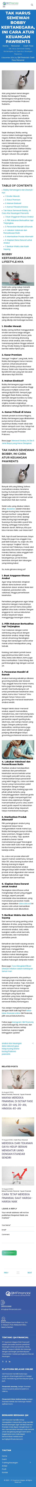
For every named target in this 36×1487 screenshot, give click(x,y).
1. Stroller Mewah (12, 196)
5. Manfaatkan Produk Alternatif (19, 236)
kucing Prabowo (9, 1051)
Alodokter (10, 509)
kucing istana (13, 1048)
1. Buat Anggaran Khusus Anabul (19, 216)
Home (5, 46)
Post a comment (9, 1253)
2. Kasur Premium (12, 199)
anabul (5, 1043)
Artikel (4, 1466)
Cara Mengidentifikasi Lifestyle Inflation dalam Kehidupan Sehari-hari (17, 969)
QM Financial (23, 57)
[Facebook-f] (6, 1361)
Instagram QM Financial (22, 1022)
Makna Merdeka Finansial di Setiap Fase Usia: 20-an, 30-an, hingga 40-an (17, 1103)
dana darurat (25, 903)
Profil (4, 1469)
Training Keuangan (10, 1462)
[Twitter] (3, 1361)
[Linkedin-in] (9, 1361)
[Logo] (10, 3)
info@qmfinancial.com (11, 1309)
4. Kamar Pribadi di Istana (16, 207)
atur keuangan (15, 1043)
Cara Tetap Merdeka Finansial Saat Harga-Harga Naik (17, 1198)
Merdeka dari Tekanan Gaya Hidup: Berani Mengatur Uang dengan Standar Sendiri (17, 1150)
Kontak (5, 1472)
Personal (15, 46)
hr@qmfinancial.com (13, 1439)
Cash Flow (28, 46)
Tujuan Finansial (25, 1094)
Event (4, 1459)
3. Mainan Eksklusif (13, 203)
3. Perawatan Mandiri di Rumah (19, 226)
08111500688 (6, 1306)
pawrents (6, 1054)
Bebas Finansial (7, 1094)
